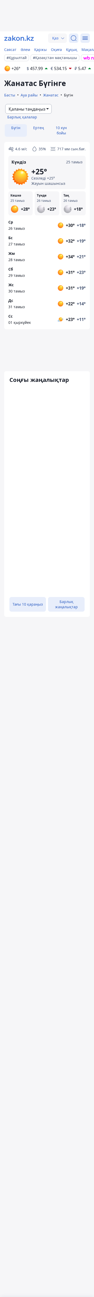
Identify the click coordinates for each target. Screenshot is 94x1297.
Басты (9, 95)
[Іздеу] (73, 38)
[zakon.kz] (19, 38)
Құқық (71, 49)
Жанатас (50, 95)
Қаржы (40, 49)
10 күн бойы (61, 130)
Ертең (38, 127)
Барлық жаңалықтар (66, 604)
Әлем (25, 49)
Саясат (10, 49)
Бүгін (15, 127)
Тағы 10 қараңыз (28, 604)
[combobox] (28, 109)
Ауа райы (29, 95)
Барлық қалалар (22, 116)
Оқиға (56, 49)
